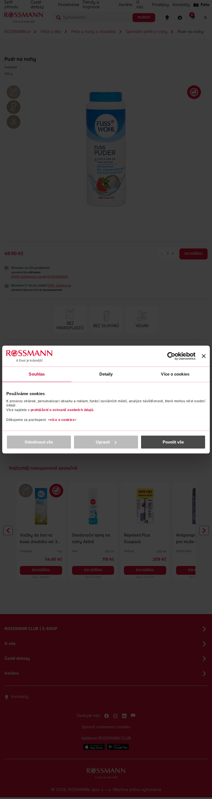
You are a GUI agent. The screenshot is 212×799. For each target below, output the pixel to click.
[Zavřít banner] (204, 356)
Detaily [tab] (106, 374)
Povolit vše (173, 442)
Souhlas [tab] (37, 374)
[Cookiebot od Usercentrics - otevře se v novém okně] (171, 356)
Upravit (103, 442)
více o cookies (62, 420)
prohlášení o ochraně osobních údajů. (62, 410)
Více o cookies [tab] (175, 374)
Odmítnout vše (39, 442)
